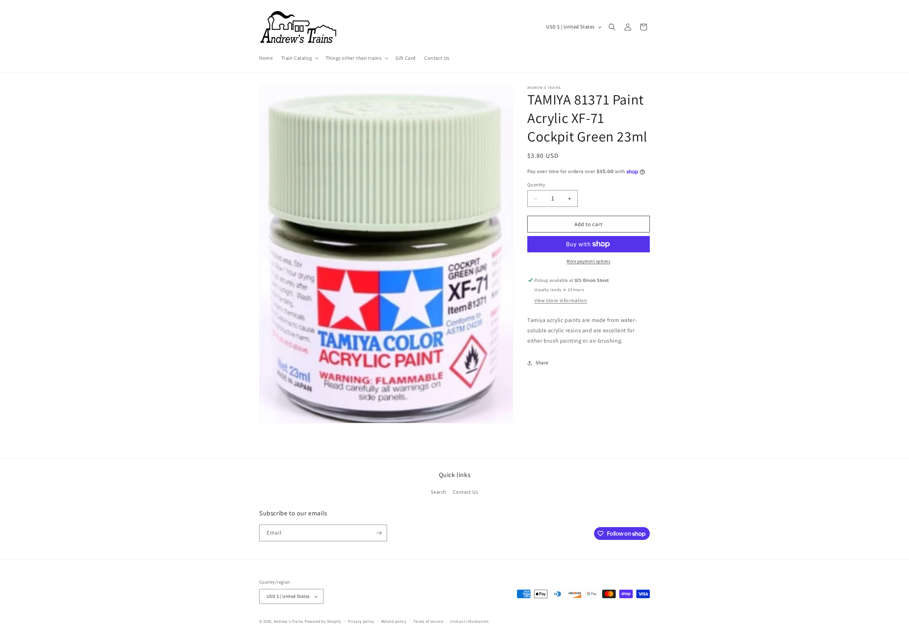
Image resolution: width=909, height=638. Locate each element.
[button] (299, 57)
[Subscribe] (379, 533)
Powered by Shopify (323, 621)
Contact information (469, 621)
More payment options (588, 261)
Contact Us (465, 492)
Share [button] (542, 362)
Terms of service (428, 621)
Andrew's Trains (289, 621)
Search (438, 492)
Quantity (536, 185)
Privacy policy (361, 621)
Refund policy (394, 621)
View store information (560, 300)
